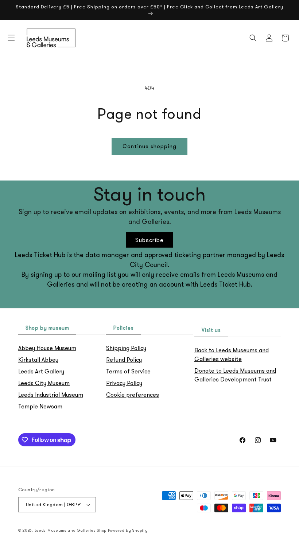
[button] (11, 38)
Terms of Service (128, 371)
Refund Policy (124, 359)
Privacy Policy (124, 383)
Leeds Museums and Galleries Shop (70, 530)
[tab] (47, 328)
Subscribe (149, 240)
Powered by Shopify (128, 530)
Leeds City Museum (44, 383)
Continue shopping (149, 146)
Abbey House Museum (47, 348)
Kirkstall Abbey (38, 359)
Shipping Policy (126, 348)
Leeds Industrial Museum (50, 394)
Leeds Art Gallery (41, 371)
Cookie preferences (132, 394)
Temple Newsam (40, 406)
